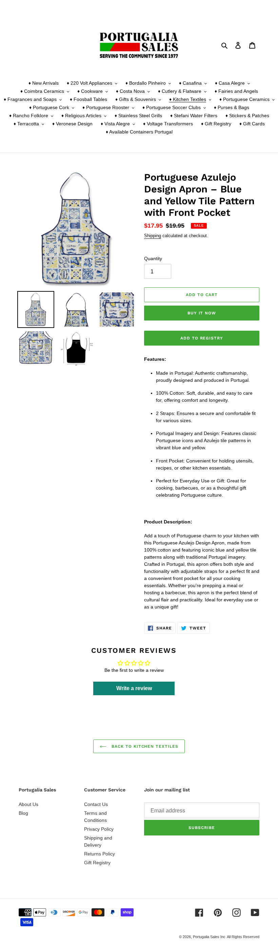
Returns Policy (99, 853)
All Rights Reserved (243, 937)
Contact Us (96, 804)
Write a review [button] (134, 688)
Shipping (152, 235)
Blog (23, 813)
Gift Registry (97, 862)
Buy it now (201, 313)
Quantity (153, 258)
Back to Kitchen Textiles (144, 746)
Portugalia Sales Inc (209, 937)
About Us (28, 804)
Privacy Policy (99, 829)
